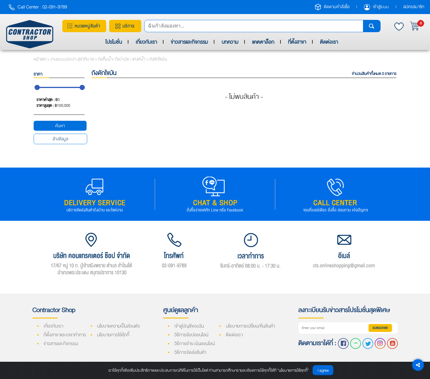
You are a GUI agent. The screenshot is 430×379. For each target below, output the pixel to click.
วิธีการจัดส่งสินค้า (190, 352)
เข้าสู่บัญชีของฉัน (189, 326)
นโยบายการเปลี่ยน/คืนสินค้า (250, 326)
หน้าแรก (40, 59)
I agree (323, 370)
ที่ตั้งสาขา (297, 42)
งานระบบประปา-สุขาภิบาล (73, 59)
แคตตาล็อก (263, 42)
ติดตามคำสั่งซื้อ (337, 7)
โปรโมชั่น (113, 42)
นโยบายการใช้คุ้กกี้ (113, 334)
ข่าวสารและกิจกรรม (189, 42)
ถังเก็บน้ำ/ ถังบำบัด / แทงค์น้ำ (122, 59)
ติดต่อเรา (329, 42)
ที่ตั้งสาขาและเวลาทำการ (65, 334)
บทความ (230, 42)
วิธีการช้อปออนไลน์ (191, 334)
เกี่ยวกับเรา (146, 42)
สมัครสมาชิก (413, 7)
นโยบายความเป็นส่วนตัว (118, 326)
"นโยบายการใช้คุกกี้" (293, 370)
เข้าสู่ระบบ (381, 7)
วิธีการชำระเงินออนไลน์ (194, 343)
